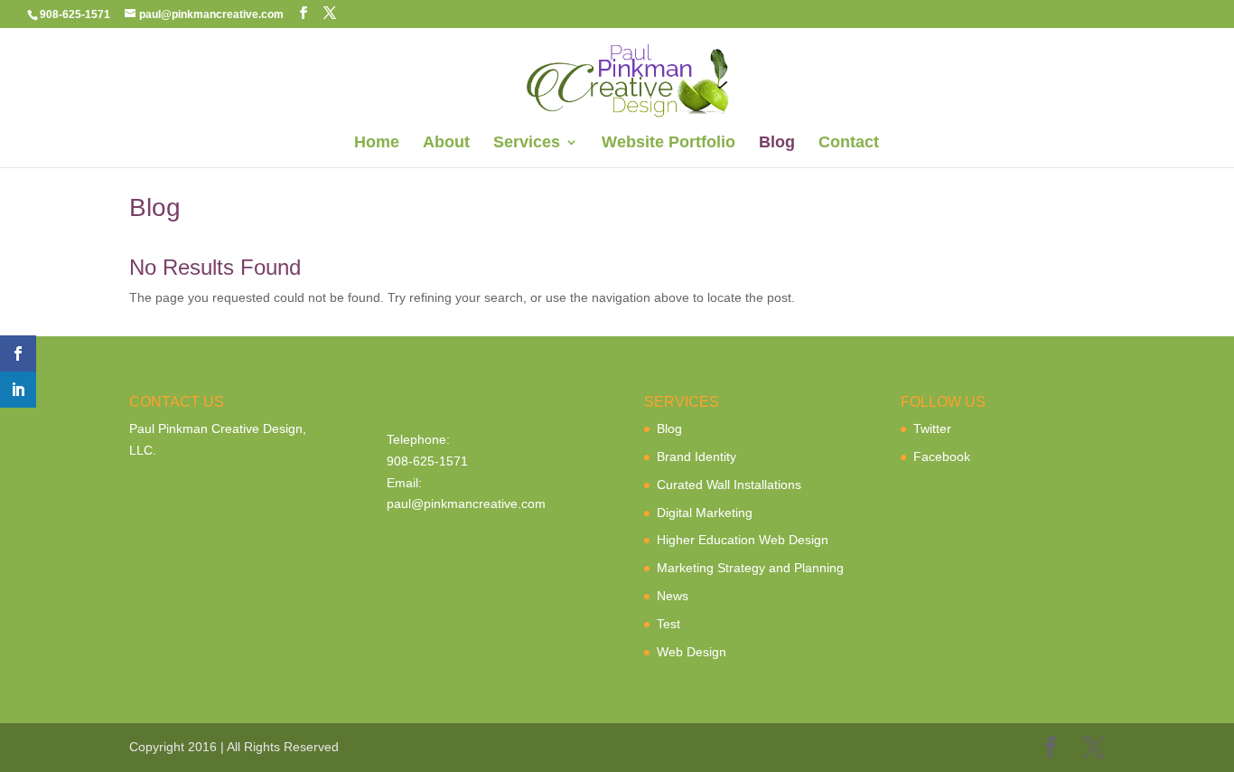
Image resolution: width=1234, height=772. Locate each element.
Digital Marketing (705, 512)
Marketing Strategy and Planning (750, 567)
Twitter (932, 428)
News (672, 595)
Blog (777, 143)
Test (668, 624)
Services (526, 143)
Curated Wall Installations (729, 484)
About (446, 143)
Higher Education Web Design (742, 539)
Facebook (941, 456)
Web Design (691, 652)
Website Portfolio (668, 143)
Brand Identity (696, 456)
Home (376, 143)
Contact (848, 143)
